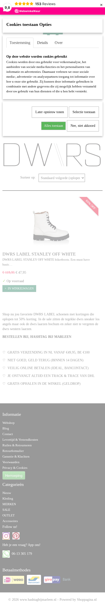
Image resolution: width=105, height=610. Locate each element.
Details (42, 43)
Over (59, 43)
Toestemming (20, 43)
